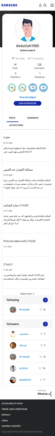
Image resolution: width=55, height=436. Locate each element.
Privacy (6, 415)
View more (26, 293)
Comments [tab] (32, 118)
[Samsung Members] (9, 5)
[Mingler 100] (32, 87)
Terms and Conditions (15, 409)
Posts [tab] (12, 118)
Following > (40, 75)
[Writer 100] (11, 87)
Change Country (11, 426)
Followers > (15, 75)
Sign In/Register (27, 103)
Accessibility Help (12, 403)
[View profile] (13, 310)
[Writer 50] (22, 87)
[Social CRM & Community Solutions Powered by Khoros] (45, 392)
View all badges (27, 97)
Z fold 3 (8, 264)
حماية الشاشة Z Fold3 (16, 205)
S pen (7, 137)
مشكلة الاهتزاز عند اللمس (18, 169)
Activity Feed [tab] (16, 125)
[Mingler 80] (43, 87)
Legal (5, 420)
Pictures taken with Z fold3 (20, 241)
